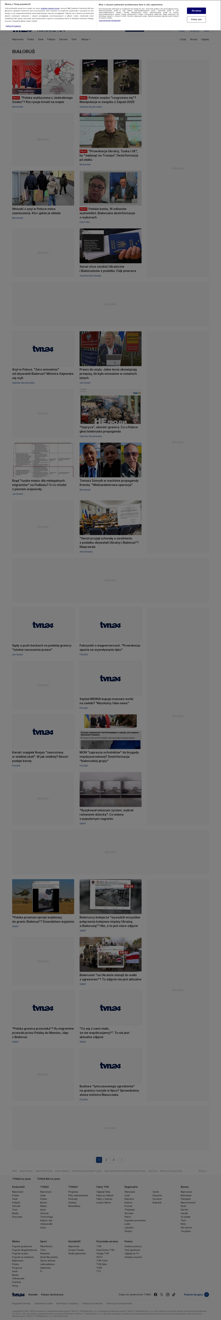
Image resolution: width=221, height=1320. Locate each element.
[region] (110, 15)
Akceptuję (196, 11)
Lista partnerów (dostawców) (110, 20)
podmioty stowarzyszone (50, 8)
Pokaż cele (196, 19)
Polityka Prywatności (13, 26)
